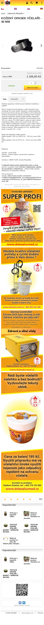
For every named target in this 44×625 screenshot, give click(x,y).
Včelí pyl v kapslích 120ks (14, 514)
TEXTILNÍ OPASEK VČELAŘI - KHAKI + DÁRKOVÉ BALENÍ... (31, 528)
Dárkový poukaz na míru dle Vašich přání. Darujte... (11, 540)
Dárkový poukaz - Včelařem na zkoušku (32, 515)
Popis (5, 99)
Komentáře (14, 99)
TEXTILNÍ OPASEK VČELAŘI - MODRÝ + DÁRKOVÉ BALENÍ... (10, 528)
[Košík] (36, 3)
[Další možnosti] (41, 3)
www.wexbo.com (28, 613)
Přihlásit (40, 613)
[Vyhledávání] (31, 3)
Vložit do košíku (32, 88)
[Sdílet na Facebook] (20, 602)
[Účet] (27, 3)
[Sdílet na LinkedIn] (24, 602)
